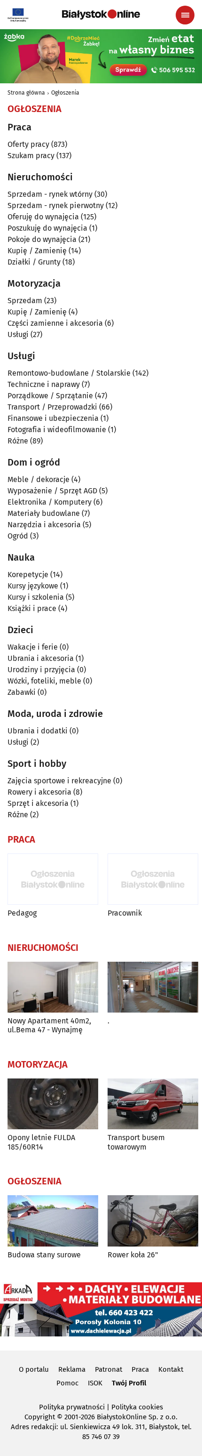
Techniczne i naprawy (44, 384)
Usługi (18, 334)
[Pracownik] (153, 879)
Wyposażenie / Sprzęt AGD (52, 490)
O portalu (34, 1369)
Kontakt (170, 1369)
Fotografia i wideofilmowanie (57, 429)
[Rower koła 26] (153, 1221)
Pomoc (67, 1383)
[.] (153, 987)
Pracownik (125, 913)
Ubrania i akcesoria (41, 658)
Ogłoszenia (65, 92)
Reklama (71, 1369)
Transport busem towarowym (136, 1142)
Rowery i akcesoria (39, 792)
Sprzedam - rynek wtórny (50, 194)
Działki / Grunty (34, 261)
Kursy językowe (33, 585)
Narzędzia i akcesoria (44, 524)
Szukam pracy (31, 155)
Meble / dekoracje (39, 479)
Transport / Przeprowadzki (52, 406)
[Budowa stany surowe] (53, 1221)
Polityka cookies (137, 1407)
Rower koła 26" (133, 1254)
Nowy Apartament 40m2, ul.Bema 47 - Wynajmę (49, 1025)
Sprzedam (25, 300)
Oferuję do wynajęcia (43, 216)
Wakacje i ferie (33, 647)
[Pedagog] (53, 879)
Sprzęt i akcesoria (38, 803)
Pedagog (22, 913)
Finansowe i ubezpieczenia (53, 418)
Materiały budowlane (44, 513)
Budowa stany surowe (44, 1254)
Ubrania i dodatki (38, 730)
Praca (140, 1369)
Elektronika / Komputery (50, 502)
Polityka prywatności (72, 1407)
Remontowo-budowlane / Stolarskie (69, 373)
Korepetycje (28, 574)
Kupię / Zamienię (37, 250)
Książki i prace (32, 608)
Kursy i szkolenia (36, 597)
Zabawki (22, 692)
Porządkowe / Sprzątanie (50, 395)
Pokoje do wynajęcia (42, 239)
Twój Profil (129, 1383)
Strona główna (26, 92)
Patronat (108, 1369)
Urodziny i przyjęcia (41, 669)
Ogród (18, 535)
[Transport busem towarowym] (153, 1104)
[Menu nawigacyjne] (185, 15)
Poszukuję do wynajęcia (47, 228)
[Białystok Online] (101, 14)
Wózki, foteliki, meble (44, 680)
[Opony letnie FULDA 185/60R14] (53, 1104)
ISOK (95, 1383)
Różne (18, 440)
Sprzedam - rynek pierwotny (56, 205)
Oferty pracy (28, 144)
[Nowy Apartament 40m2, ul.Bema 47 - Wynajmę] (53, 987)
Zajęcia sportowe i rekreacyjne (59, 780)
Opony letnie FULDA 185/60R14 (41, 1142)
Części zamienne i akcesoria (55, 323)
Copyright (39, 1417)
